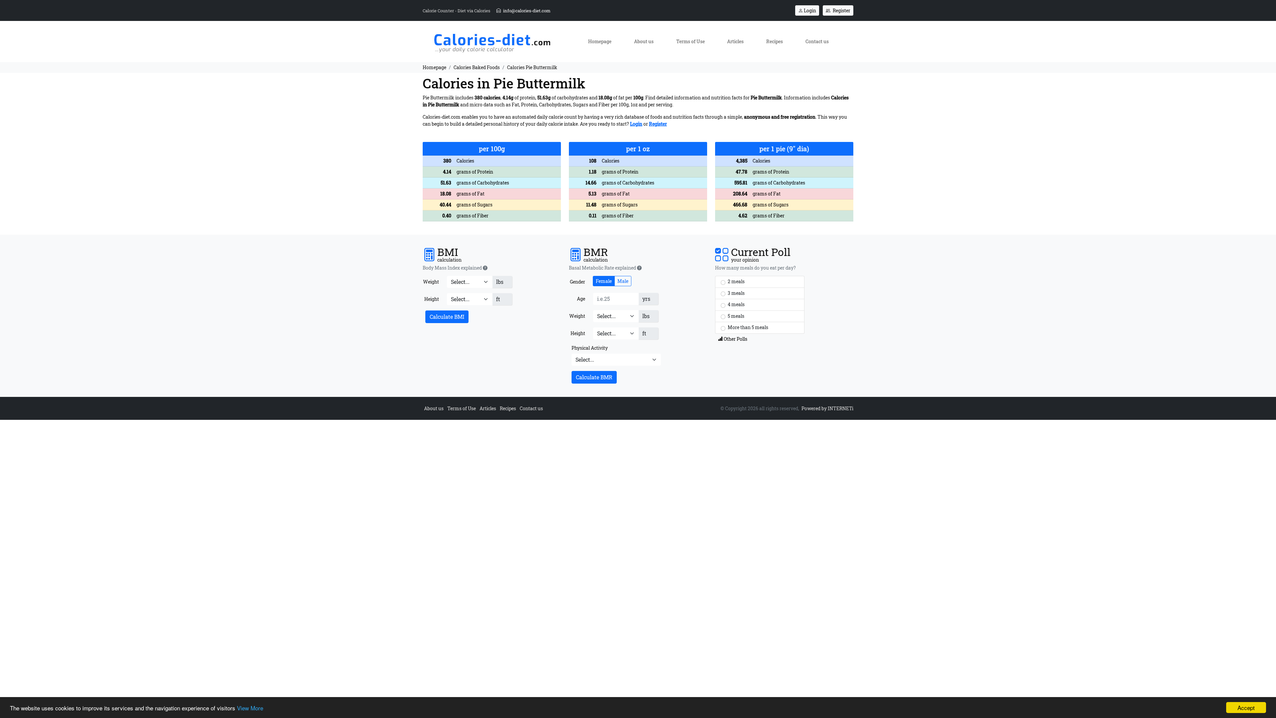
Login (809, 10)
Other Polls (735, 339)
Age (581, 299)
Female (604, 281)
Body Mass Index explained (453, 268)
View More (250, 708)
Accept (1246, 707)
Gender (577, 282)
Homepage (599, 41)
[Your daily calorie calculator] (492, 41)
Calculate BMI (447, 316)
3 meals (736, 293)
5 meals (735, 316)
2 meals (736, 281)
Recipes (774, 41)
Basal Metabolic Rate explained (603, 268)
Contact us (817, 41)
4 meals (736, 304)
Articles (735, 41)
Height (431, 299)
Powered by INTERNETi (827, 408)
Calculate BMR (594, 377)
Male (622, 281)
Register (841, 10)
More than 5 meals (747, 327)
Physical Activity (590, 348)
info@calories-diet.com (526, 10)
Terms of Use (690, 41)
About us (644, 41)
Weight (431, 282)
